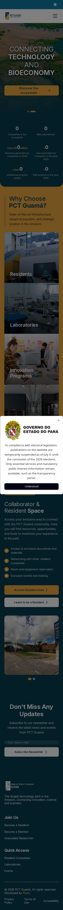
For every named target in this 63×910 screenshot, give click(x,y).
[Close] (58, 420)
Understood (31, 486)
